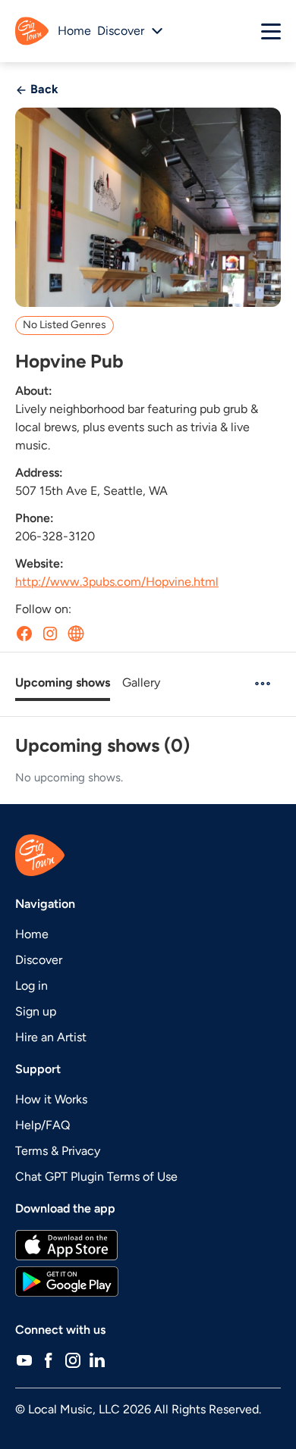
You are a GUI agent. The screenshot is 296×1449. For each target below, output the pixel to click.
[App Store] (148, 1245)
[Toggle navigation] (270, 31)
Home (74, 30)
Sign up (35, 1011)
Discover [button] (120, 30)
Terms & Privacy (57, 1151)
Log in (31, 985)
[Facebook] (48, 1360)
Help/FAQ (42, 1125)
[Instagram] (73, 1360)
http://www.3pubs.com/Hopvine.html (117, 581)
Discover (38, 960)
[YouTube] (24, 1360)
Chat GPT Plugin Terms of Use (96, 1176)
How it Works (51, 1099)
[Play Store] (148, 1281)
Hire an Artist (51, 1037)
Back (42, 89)
